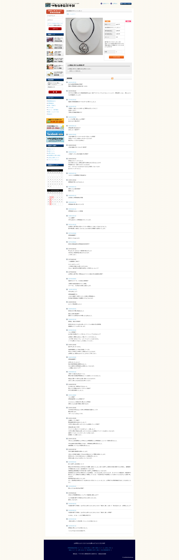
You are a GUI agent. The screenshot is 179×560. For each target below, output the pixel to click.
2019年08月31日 (72, 187)
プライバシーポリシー (53, 159)
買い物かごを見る (128, 3)
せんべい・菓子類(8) (53, 109)
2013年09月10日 (72, 462)
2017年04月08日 (72, 278)
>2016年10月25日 (72, 289)
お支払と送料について (53, 157)
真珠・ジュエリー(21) (53, 112)
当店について (51, 149)
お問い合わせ (51, 153)
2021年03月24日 (72, 99)
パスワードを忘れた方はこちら (55, 23)
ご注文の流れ (86, 548)
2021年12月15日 (72, 82)
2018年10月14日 (72, 216)
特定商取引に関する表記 (54, 155)
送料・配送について (97, 548)
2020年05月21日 (72, 152)
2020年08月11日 (72, 126)
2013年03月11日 (72, 526)
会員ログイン (106, 3)
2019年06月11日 (72, 195)
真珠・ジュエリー (71, 14)
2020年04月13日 (72, 173)
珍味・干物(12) (51, 105)
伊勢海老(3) (51, 103)
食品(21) (50, 114)
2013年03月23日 (72, 519)
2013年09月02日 (72, 486)
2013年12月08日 (72, 395)
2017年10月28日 (72, 233)
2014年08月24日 (72, 372)
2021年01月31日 (72, 106)
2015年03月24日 (72, 330)
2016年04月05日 (72, 309)
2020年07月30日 (72, 134)
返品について (72, 550)
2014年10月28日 (72, 357)
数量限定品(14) (51, 101)
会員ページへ (51, 151)
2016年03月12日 (72, 319)
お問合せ (115, 3)
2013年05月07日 (72, 503)
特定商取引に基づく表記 (93, 550)
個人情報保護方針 (105, 550)
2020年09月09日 (72, 117)
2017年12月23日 (72, 224)
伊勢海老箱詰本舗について (74, 548)
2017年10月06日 (72, 242)
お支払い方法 (108, 548)
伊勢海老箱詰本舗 (66, 5)
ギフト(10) (50, 107)
